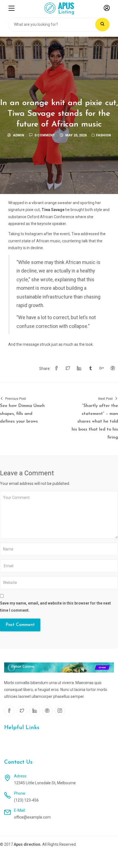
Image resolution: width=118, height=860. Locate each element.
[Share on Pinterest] (113, 368)
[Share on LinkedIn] (79, 368)
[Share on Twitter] (68, 368)
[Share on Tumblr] (90, 368)
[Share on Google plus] (101, 368)
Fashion (103, 135)
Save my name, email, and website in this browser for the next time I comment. (55, 606)
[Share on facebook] (56, 368)
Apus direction (27, 844)
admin (18, 135)
